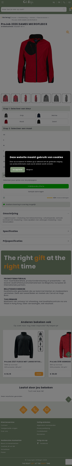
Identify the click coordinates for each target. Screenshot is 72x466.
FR (59, 2)
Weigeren (29, 169)
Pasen (3, 452)
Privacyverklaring (43, 428)
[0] (69, 9)
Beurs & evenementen (9, 443)
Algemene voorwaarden (46, 425)
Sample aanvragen (36, 192)
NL (54, 2)
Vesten (32, 18)
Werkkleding (23, 18)
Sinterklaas (5, 449)
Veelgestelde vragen (9, 428)
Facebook (44, 443)
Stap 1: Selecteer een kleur (17, 108)
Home (14, 18)
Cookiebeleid (42, 431)
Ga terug (6, 17)
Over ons (4, 431)
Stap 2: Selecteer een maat (17, 128)
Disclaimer (41, 434)
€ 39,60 (53, 374)
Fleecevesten (42, 18)
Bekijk (39, 374)
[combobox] (31, 9)
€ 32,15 (7, 374)
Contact (4, 425)
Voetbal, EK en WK (8, 446)
